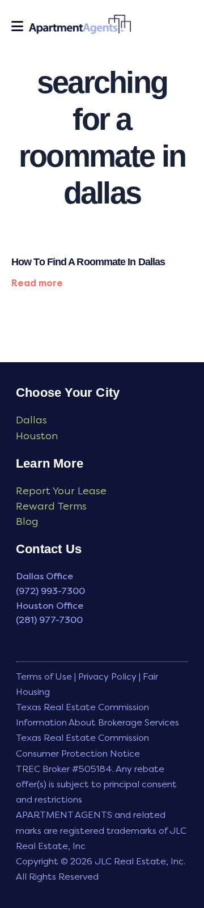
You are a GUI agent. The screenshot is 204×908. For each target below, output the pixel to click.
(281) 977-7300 (49, 619)
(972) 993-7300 (50, 590)
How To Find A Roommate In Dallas (88, 262)
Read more (37, 283)
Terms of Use (44, 676)
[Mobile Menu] (17, 26)
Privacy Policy (107, 676)
